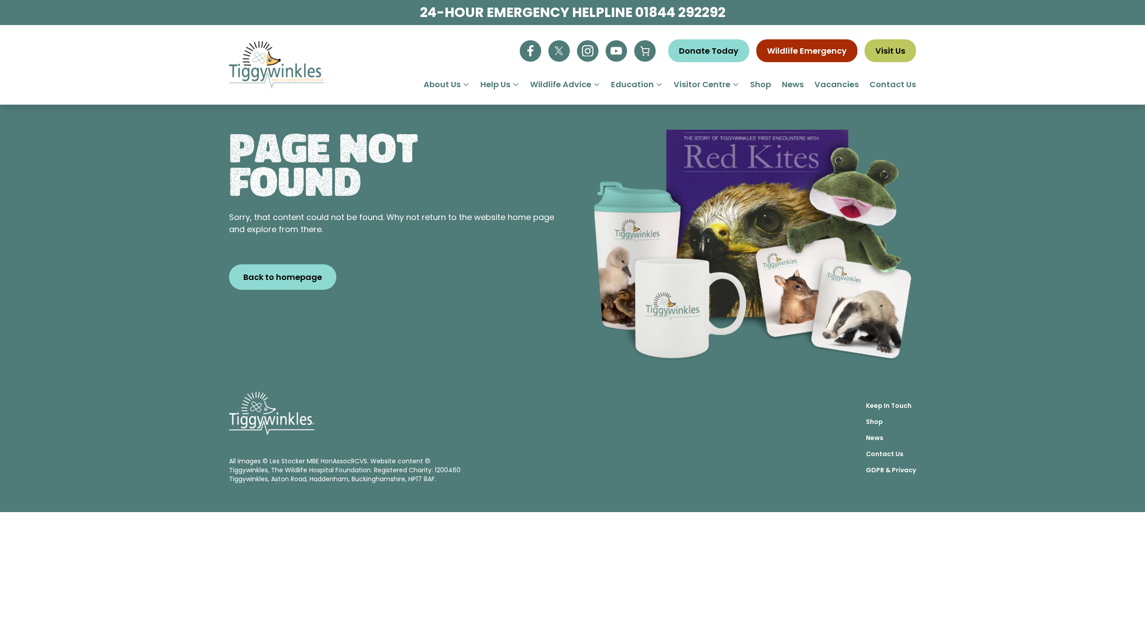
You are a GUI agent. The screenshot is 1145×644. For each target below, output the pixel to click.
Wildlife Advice (560, 84)
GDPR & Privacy (891, 470)
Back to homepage (282, 277)
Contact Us (892, 84)
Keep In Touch (889, 405)
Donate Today (708, 50)
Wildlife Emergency (807, 50)
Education (632, 84)
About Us (442, 84)
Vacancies (836, 84)
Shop (760, 84)
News (793, 84)
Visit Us (890, 50)
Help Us (495, 84)
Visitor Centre (702, 84)
